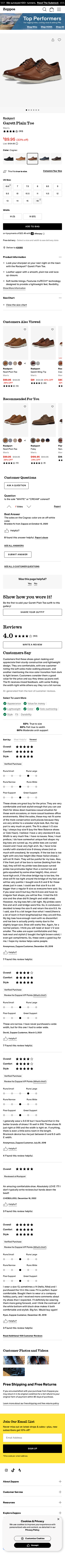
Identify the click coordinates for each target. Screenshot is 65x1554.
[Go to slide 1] (26, 110)
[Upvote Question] (9, 506)
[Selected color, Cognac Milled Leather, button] (60, 440)
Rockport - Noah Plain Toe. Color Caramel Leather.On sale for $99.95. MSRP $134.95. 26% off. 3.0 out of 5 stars (15, 356)
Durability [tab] (26, 714)
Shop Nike (32, 27)
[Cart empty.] (52, 9)
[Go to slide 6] (38, 110)
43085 (19, 247)
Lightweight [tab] (14, 708)
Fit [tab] (16, 714)
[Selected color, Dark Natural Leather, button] (60, 363)
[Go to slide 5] (36, 110)
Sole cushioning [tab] (48, 708)
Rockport (9, 118)
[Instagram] (6, 1470)
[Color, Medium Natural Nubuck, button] (38, 440)
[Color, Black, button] (10, 363)
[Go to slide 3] (31, 110)
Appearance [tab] (14, 703)
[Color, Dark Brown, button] (15, 363)
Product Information (14, 257)
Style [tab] (10, 714)
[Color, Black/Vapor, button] (38, 363)
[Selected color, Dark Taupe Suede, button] (33, 440)
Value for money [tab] (36, 703)
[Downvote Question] (29, 506)
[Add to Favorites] (25, 329)
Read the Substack (47, 2)
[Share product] (53, 40)
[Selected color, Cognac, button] (33, 363)
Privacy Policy (32, 1530)
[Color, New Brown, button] (20, 363)
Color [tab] (30, 708)
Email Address (14, 1437)
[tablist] (32, 709)
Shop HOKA (46, 27)
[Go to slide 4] (33, 110)
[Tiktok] (13, 1470)
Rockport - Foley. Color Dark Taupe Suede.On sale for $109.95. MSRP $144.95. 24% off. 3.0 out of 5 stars (43, 433)
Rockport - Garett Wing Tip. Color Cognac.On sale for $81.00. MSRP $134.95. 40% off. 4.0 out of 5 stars (43, 355)
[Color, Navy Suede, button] (47, 440)
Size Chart (8, 297)
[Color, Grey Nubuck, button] (42, 440)
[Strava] (19, 1470)
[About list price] (17, 143)
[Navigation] (59, 9)
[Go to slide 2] (28, 110)
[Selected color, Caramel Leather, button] (5, 363)
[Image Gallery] (14, 1360)
